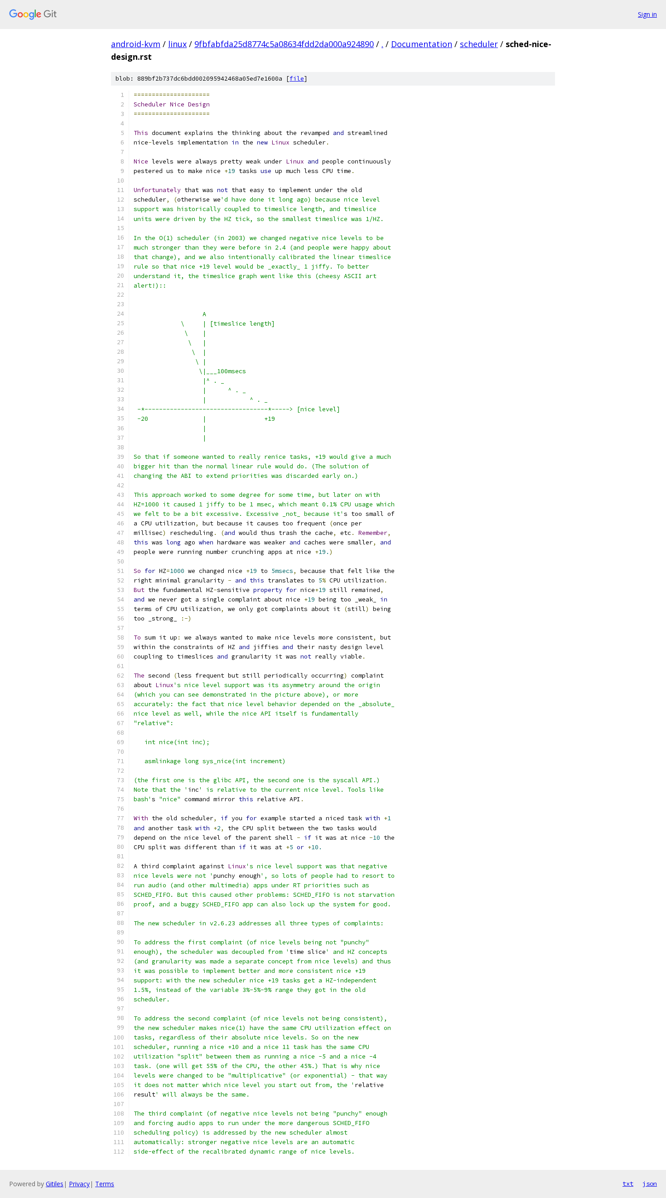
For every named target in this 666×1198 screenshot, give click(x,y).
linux (177, 43)
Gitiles (54, 1183)
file (297, 78)
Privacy (79, 1183)
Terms (104, 1183)
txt (628, 1183)
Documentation (421, 43)
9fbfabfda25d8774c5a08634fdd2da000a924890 (284, 43)
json (649, 1183)
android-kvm (135, 43)
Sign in (647, 14)
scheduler (479, 43)
